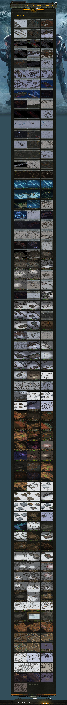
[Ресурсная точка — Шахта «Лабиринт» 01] (20, 174)
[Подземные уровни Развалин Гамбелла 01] (33, 225)
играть (26, 702)
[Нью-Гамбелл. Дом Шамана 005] (20, 54)
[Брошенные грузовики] (47, 607)
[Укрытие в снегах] (20, 375)
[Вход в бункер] (33, 275)
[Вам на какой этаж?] (33, 647)
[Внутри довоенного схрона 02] (20, 265)
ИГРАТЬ (33, 5)
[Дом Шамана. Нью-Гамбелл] (33, 345)
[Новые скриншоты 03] (33, 325)
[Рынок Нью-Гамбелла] (20, 365)
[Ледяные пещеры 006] (47, 184)
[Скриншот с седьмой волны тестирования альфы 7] (20, 456)
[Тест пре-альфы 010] (47, 567)
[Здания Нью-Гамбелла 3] (33, 506)
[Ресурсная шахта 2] (33, 154)
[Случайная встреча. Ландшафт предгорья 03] (20, 235)
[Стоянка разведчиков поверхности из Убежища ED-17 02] (47, 486)
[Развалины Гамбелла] (47, 536)
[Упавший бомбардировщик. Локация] (47, 335)
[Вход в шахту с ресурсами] (47, 144)
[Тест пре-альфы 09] (20, 577)
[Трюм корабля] (33, 64)
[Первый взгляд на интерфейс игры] (47, 647)
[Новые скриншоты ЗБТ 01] (47, 104)
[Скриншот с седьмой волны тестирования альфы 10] (20, 466)
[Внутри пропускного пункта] (33, 365)
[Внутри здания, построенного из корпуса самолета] (33, 355)
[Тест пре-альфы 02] (33, 597)
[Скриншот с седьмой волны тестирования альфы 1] (20, 436)
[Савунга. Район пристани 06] (47, 74)
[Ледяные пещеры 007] (33, 184)
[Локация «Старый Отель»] (33, 215)
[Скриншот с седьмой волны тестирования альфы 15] (47, 476)
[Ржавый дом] (33, 496)
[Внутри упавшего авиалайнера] (20, 164)
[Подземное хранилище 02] (20, 245)
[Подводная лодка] (33, 406)
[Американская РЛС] (47, 345)
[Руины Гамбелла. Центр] (33, 385)
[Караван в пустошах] (33, 375)
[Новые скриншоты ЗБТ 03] (20, 104)
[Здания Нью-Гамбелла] (20, 516)
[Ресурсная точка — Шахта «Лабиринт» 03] (47, 174)
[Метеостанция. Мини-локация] (47, 275)
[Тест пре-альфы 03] (20, 597)
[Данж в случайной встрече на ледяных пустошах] (20, 215)
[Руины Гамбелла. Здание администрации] (47, 385)
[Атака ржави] (20, 637)
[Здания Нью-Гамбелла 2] (47, 506)
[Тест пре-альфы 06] (20, 587)
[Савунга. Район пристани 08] (20, 74)
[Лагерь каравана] (47, 154)
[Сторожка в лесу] (47, 516)
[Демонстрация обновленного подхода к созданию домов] (47, 556)
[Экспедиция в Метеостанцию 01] (33, 255)
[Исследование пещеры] (47, 617)
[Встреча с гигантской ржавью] (20, 526)
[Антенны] (33, 526)
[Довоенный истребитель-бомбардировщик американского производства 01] (33, 396)
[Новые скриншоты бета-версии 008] (47, 114)
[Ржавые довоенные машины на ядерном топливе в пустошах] (47, 406)
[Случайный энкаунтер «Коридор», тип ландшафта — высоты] (33, 164)
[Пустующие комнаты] (33, 677)
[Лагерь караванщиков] (47, 64)
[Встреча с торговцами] (20, 556)
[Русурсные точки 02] (20, 33)
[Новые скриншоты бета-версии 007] (20, 124)
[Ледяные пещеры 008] (20, 184)
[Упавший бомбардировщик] (47, 355)
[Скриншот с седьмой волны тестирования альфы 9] (47, 456)
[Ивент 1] (33, 546)
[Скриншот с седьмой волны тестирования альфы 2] (33, 436)
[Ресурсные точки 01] (33, 33)
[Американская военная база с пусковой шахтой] (47, 285)
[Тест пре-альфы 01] (47, 597)
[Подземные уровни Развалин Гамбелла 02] (20, 225)
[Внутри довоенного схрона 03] (47, 255)
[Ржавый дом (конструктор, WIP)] (20, 496)
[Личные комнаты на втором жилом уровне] (20, 627)
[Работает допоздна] (20, 677)
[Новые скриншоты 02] (47, 325)
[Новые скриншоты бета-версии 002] (47, 134)
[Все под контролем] (33, 637)
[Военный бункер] (20, 295)
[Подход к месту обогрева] (20, 275)
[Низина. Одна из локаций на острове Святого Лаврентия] (20, 345)
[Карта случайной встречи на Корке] (47, 225)
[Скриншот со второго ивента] (33, 536)
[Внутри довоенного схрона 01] (33, 265)
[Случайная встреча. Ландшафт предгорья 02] (33, 235)
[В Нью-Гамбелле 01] (33, 315)
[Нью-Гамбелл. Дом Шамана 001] (47, 33)
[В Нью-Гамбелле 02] (20, 315)
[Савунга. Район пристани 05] (20, 84)
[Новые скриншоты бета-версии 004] (20, 134)
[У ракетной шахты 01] (20, 305)
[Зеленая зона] (20, 647)
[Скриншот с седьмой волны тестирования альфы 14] (33, 476)
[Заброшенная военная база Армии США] (33, 335)
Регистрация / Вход (49, 5)
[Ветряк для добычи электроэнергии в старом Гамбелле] (47, 265)
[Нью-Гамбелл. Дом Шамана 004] (47, 44)
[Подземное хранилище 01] (33, 245)
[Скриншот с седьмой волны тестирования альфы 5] (33, 446)
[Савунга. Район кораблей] (33, 54)
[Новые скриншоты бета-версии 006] (33, 124)
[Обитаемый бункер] (47, 164)
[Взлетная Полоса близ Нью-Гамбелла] (47, 245)
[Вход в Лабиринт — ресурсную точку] (47, 204)
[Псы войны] (33, 667)
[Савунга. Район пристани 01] (33, 94)
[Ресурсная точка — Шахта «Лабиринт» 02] (33, 174)
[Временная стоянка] (20, 657)
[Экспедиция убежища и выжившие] (33, 657)
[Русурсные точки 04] (33, 23)
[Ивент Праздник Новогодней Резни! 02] (33, 416)
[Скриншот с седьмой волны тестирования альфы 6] (47, 446)
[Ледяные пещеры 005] (20, 194)
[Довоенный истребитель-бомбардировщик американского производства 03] (20, 406)
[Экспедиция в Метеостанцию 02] (20, 255)
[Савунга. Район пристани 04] (33, 84)
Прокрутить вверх (59, 696)
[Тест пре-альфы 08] (33, 577)
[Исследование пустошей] (20, 607)
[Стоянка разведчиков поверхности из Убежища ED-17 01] (33, 486)
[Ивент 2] (20, 546)
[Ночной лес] (47, 677)
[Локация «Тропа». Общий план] (33, 295)
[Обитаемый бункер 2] (33, 144)
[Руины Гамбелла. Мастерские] (20, 385)
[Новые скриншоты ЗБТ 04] (47, 94)
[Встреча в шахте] (20, 617)
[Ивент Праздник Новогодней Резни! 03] (47, 416)
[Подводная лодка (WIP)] (47, 496)
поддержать (29, 702)
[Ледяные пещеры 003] (47, 194)
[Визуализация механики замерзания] (20, 396)
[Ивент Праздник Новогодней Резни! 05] (33, 426)
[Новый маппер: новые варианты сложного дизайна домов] (33, 556)
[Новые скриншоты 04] (20, 325)
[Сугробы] (20, 23)
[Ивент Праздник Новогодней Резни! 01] (20, 416)
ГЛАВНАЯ (14, 5)
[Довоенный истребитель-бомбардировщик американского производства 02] (47, 396)
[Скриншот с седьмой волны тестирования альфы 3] (47, 436)
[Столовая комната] (47, 627)
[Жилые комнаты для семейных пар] (33, 627)
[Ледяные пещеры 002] (20, 204)
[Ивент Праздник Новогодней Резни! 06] (47, 426)
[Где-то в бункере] (47, 546)
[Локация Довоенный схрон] (33, 285)
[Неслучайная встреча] (47, 667)
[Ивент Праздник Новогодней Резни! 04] (20, 426)
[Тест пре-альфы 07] (47, 577)
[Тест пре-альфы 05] (33, 587)
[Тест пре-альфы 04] (47, 587)
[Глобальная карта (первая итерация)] (33, 617)
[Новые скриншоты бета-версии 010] (20, 114)
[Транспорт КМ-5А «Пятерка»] (47, 375)
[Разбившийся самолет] (20, 285)
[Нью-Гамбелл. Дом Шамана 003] (33, 44)
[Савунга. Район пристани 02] (20, 94)
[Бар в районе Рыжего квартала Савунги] (47, 54)
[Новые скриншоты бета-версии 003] (33, 134)
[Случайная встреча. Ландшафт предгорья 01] (47, 235)
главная (18, 702)
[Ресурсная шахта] (20, 154)
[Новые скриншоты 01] (20, 335)
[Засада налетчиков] (20, 667)
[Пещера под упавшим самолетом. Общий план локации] (47, 315)
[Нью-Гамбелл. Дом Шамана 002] (20, 44)
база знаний (21, 702)
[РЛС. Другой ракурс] (47, 305)
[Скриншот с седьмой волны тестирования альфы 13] (20, 476)
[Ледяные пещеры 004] (33, 194)
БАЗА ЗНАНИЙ (20, 5)
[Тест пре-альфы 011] (33, 567)
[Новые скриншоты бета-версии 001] (20, 144)
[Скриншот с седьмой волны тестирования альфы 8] (33, 456)
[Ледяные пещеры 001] (33, 204)
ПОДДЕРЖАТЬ (39, 5)
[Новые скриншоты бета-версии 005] (47, 124)
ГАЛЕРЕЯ (26, 5)
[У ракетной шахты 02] (47, 295)
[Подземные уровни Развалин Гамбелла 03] (47, 215)
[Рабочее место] (47, 637)
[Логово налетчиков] (47, 657)
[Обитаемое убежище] (20, 64)
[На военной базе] (33, 305)
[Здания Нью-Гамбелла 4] (20, 506)
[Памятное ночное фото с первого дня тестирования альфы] (33, 516)
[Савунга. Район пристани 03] (47, 84)
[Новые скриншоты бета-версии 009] (33, 114)
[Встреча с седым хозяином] (33, 607)
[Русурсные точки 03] (47, 23)
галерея (24, 702)
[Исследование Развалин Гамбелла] (20, 536)
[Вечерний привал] (20, 687)
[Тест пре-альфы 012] (20, 567)
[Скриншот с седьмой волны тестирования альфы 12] (47, 466)
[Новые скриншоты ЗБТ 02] (33, 104)
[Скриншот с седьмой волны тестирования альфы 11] (33, 466)
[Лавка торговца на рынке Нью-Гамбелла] (20, 355)
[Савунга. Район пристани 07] (33, 74)
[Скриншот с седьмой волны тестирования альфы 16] (20, 486)
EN (47, 703)
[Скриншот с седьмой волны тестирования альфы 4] (20, 446)
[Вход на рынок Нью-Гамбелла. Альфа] (47, 365)
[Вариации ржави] (47, 526)
